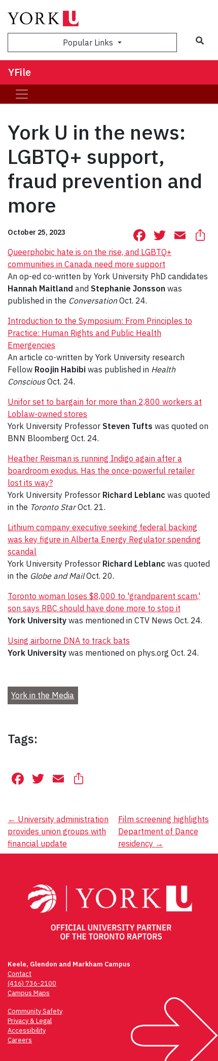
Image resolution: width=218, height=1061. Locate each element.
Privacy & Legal (30, 1020)
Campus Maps (29, 993)
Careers (20, 1040)
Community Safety (35, 1011)
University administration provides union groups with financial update (58, 831)
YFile (19, 72)
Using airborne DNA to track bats (69, 640)
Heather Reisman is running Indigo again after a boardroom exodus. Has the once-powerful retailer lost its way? (101, 470)
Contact (19, 973)
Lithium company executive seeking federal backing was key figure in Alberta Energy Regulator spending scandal (104, 539)
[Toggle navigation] (21, 94)
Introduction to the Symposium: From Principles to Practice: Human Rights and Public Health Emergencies (100, 333)
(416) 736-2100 (32, 983)
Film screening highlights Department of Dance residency (163, 831)
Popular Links (89, 42)
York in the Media (42, 695)
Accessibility (27, 1030)
